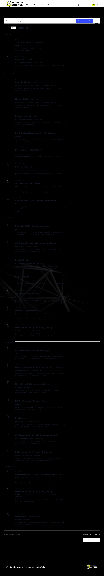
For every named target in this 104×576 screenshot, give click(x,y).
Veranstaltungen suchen (84, 21)
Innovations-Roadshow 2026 (28, 149)
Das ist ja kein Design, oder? (28, 516)
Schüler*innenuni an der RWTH (29, 42)
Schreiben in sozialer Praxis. (28, 82)
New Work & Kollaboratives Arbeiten (32, 384)
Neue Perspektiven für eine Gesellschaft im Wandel (39, 367)
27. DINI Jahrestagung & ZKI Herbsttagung (35, 132)
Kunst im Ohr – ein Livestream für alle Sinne (35, 200)
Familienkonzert (22, 259)
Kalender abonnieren (90, 540)
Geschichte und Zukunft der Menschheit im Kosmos (39, 474)
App (43, 5)
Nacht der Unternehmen (26, 310)
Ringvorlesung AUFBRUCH (27, 293)
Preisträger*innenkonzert (26, 115)
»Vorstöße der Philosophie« (28, 183)
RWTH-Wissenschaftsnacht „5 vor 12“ (32, 401)
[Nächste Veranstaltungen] (8, 28)
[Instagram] (79, 5)
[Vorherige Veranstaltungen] (5, 28)
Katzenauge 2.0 (22, 276)
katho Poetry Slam (23, 166)
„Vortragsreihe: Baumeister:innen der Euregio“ (37, 243)
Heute (13, 27)
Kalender (28, 5)
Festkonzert (20, 418)
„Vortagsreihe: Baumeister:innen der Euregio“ (36, 434)
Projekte (36, 5)
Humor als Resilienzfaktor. (27, 99)
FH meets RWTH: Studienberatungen (32, 226)
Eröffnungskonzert (24, 59)
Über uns (50, 5)
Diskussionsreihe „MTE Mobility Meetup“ (34, 327)
